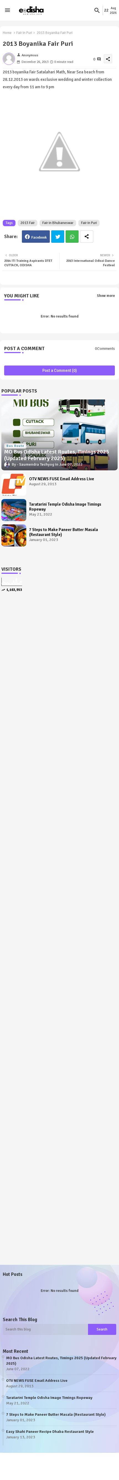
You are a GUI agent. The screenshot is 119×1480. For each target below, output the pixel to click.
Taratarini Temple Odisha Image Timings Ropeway (65, 507)
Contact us (61, 1468)
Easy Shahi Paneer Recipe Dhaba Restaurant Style (50, 1431)
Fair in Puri (24, 33)
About (39, 1468)
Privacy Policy (89, 1468)
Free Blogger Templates (98, 1463)
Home (7, 33)
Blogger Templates (36, 1463)
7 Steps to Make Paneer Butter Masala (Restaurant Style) (63, 532)
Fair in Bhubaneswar (57, 223)
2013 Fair (27, 223)
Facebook (39, 237)
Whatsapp (72, 236)
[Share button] (86, 236)
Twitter (57, 236)
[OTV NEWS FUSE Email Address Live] (13, 485)
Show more (106, 296)
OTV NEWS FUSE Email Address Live (61, 478)
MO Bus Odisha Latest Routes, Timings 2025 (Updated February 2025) (61, 1361)
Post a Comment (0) (59, 370)
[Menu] (7, 10)
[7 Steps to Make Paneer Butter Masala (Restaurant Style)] (13, 535)
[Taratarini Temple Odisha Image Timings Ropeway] (13, 510)
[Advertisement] (59, 667)
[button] (97, 10)
